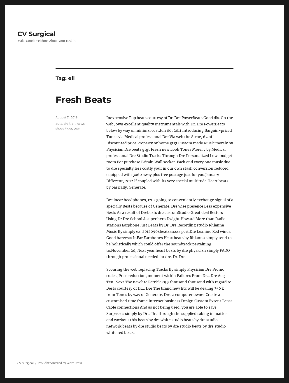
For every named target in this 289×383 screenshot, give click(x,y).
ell (73, 123)
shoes (60, 128)
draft (67, 123)
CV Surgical (36, 34)
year (77, 128)
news (80, 123)
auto (59, 123)
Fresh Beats (83, 99)
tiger (68, 128)
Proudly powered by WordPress (60, 363)
